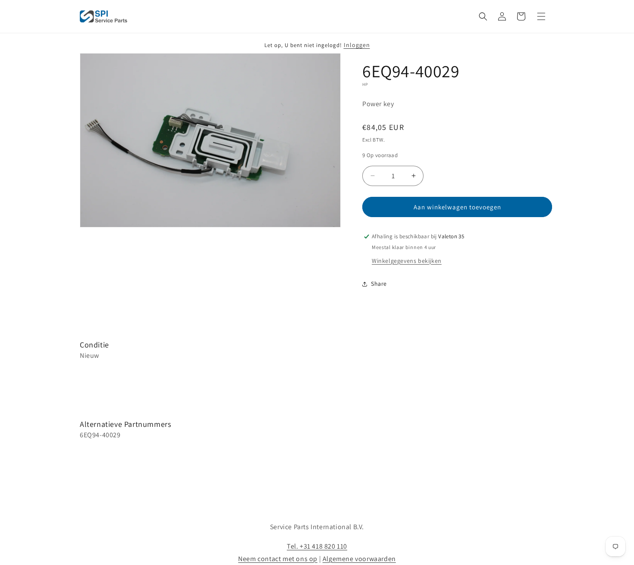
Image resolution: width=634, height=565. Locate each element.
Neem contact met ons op (277, 558)
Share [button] (379, 283)
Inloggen (357, 45)
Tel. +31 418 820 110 (317, 546)
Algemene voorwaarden (359, 558)
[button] (483, 16)
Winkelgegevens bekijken (407, 261)
